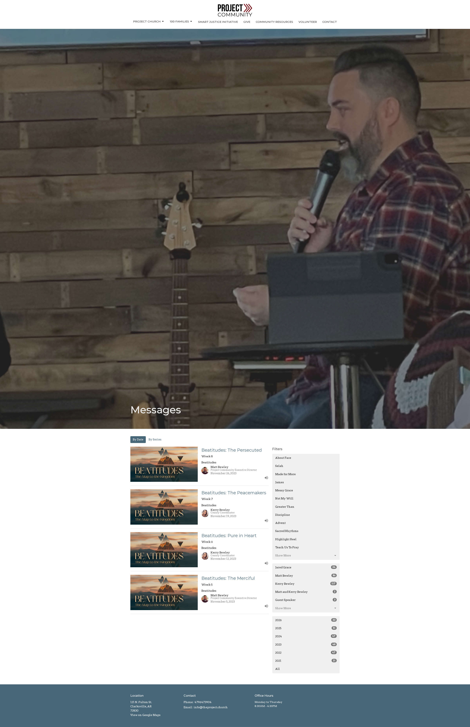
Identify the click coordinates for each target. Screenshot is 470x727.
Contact (329, 22)
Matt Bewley (305, 575)
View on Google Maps (145, 715)
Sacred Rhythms (286, 531)
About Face (283, 458)
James (279, 482)
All (277, 669)
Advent (280, 523)
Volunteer (308, 22)
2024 (305, 636)
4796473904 (203, 702)
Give (246, 22)
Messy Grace (284, 490)
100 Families (179, 21)
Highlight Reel (286, 539)
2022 (305, 652)
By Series (155, 439)
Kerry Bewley (305, 583)
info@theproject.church (211, 707)
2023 (305, 644)
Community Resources (274, 22)
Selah (279, 466)
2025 (305, 628)
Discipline (282, 515)
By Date (138, 439)
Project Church (147, 21)
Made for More (285, 474)
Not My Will (284, 498)
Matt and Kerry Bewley (305, 592)
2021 (305, 660)
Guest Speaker (305, 600)
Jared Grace (305, 567)
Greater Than (284, 506)
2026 (305, 620)
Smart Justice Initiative (218, 22)
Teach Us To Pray (287, 547)
